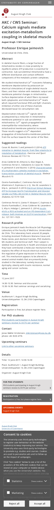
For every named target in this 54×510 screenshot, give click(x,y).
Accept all (39, 503)
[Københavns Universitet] (5, 13)
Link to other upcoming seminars (18, 346)
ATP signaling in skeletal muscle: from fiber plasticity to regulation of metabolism (26, 150)
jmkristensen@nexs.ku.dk (38, 333)
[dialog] (27, 470)
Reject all (14, 503)
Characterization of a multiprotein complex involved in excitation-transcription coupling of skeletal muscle (27, 170)
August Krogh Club (9, 426)
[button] (50, 2)
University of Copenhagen (12, 428)
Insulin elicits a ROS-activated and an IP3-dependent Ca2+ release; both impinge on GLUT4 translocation (26, 211)
